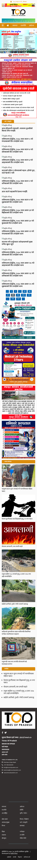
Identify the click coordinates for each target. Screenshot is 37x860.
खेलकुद (4, 838)
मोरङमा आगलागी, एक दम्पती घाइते (15, 686)
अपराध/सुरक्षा (5, 822)
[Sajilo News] (18, 315)
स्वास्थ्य (4, 835)
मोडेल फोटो (23, 838)
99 (18, 295)
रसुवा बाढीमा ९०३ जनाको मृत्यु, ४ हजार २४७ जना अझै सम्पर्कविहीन (19, 692)
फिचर (3, 825)
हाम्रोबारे (9, 857)
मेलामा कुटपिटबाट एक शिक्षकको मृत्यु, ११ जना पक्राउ (19, 681)
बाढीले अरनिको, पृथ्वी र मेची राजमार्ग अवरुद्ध (19, 697)
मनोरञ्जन (22, 831)
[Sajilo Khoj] (18, 6)
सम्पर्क (14, 857)
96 (29, 291)
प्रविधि (21, 810)
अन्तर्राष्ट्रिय (4, 813)
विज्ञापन (20, 857)
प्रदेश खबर (5, 819)
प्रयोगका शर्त (27, 857)
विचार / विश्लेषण (24, 819)
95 (24, 291)
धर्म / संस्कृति (23, 822)
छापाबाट (22, 825)
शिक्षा (3, 831)
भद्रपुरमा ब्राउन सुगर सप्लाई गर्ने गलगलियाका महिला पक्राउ (19, 675)
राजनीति (23, 25)
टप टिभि (22, 835)
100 (23, 295)
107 (18, 299)
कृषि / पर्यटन (23, 813)
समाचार (14, 25)
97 (8, 295)
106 (13, 299)
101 (29, 295)
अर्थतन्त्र (31, 25)
